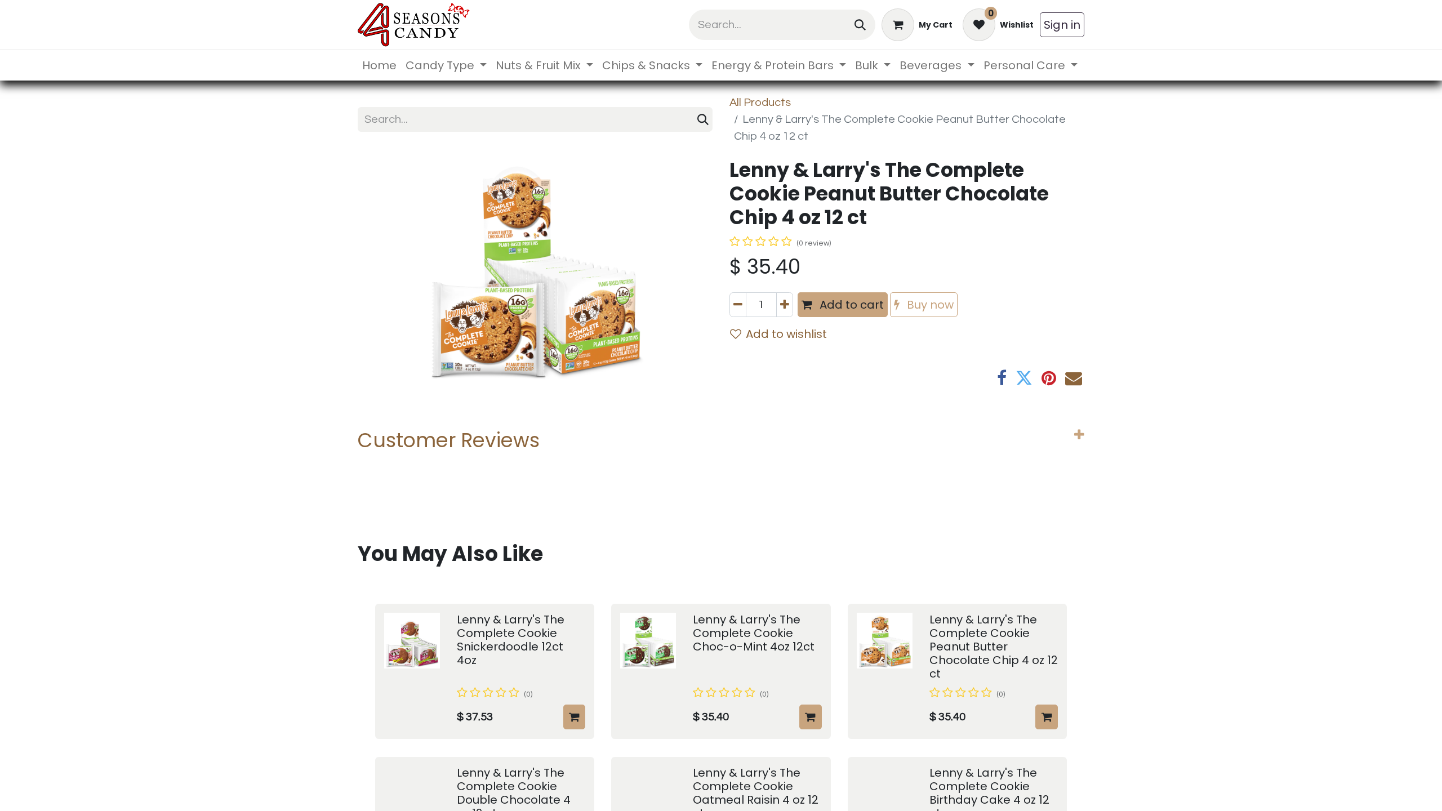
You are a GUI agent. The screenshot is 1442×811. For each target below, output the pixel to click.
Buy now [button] (929, 305)
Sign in (1062, 25)
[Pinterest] (1049, 377)
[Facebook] (1002, 377)
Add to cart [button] (850, 305)
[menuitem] (379, 65)
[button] (574, 717)
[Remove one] (737, 304)
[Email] (1073, 377)
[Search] (860, 25)
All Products (760, 102)
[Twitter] (1024, 377)
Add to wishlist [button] (786, 334)
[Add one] (784, 304)
